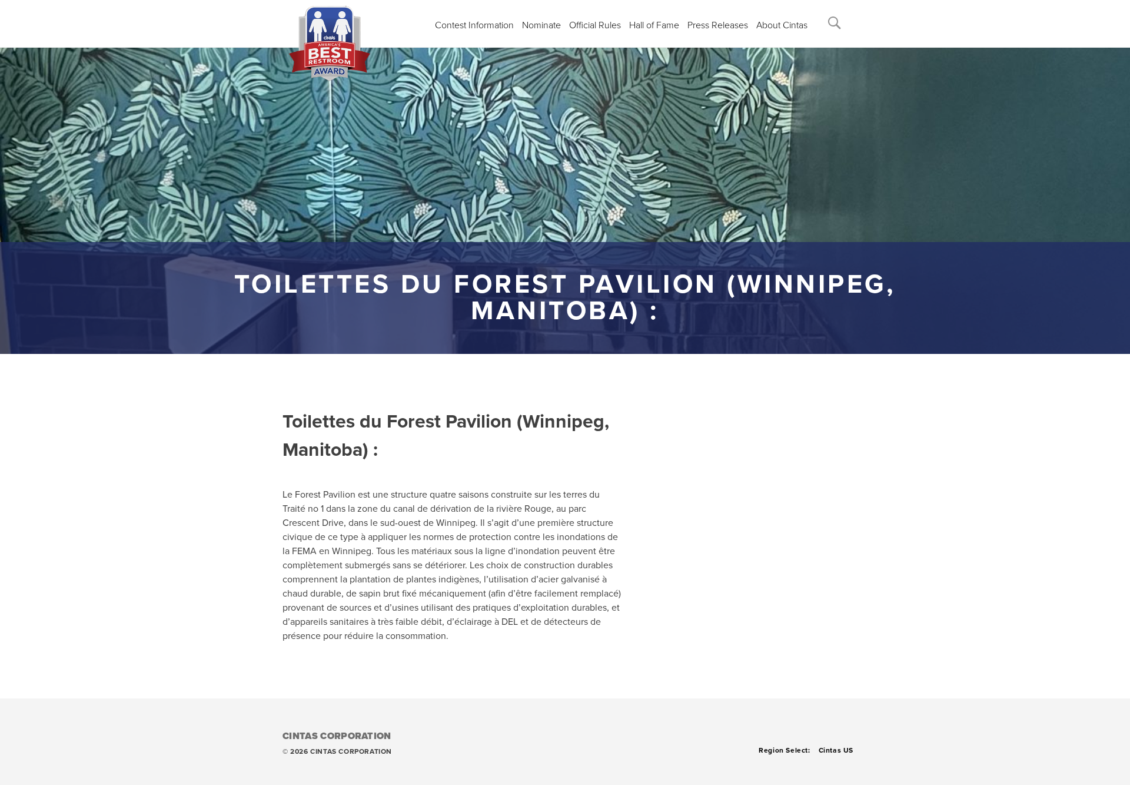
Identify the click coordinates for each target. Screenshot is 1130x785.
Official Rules (595, 25)
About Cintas (781, 25)
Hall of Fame (654, 25)
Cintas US (836, 750)
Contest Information (474, 25)
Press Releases (717, 25)
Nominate (541, 25)
